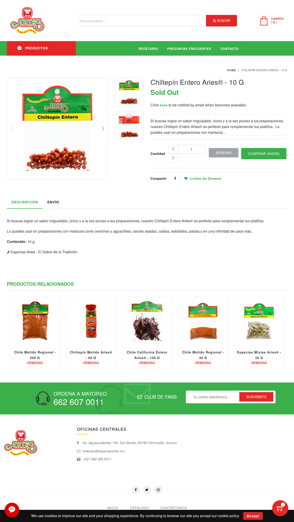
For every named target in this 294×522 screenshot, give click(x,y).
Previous (11, 128)
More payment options (287, 154)
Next (103, 128)
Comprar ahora (264, 153)
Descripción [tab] (24, 202)
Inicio (112, 507)
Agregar (224, 152)
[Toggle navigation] (19, 48)
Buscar (223, 20)
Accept (253, 515)
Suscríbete (256, 396)
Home (231, 70)
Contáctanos (173, 507)
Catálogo (139, 507)
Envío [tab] (53, 202)
